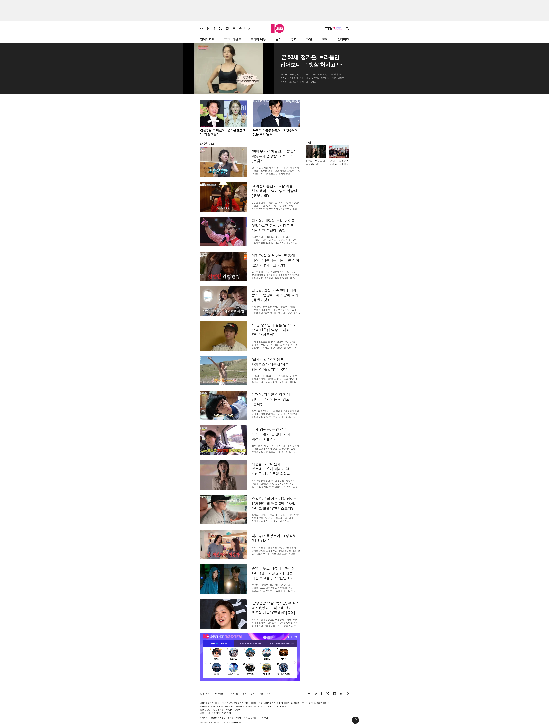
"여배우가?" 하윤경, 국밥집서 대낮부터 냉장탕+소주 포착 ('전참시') (274, 156)
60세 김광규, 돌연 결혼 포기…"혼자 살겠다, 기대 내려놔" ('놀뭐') (271, 434)
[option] (250, 662)
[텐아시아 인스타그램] (227, 28)
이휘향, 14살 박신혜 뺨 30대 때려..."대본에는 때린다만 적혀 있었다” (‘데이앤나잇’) (275, 260)
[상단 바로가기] (355, 720)
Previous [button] (206, 662)
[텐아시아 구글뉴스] (240, 28)
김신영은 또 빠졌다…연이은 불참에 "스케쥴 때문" (223, 132)
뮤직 (278, 39)
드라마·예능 (258, 39)
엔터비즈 (343, 39)
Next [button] (294, 662)
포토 (325, 39)
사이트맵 (264, 718)
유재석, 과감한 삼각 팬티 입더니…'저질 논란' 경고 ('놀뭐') (271, 399)
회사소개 (204, 718)
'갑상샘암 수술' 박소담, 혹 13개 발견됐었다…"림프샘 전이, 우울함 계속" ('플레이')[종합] (276, 608)
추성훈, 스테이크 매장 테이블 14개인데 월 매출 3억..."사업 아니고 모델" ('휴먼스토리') (274, 503)
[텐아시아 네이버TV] (208, 28)
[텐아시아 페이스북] (214, 28)
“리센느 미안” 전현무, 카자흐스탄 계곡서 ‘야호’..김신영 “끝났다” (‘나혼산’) (271, 364)
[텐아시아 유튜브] (201, 28)
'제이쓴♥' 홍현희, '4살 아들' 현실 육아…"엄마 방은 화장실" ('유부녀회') (275, 191)
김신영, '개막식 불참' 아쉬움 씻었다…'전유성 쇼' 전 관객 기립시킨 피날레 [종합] (273, 225)
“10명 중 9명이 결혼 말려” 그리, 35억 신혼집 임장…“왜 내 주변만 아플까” (276, 330)
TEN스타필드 (232, 39)
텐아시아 (215, 722)
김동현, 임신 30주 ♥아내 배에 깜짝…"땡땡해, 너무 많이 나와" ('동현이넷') (275, 295)
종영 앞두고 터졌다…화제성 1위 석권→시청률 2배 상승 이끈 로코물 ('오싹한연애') (273, 573)
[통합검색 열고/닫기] (347, 29)
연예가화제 (207, 39)
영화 (294, 39)
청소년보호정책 (234, 718)
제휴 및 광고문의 (251, 718)
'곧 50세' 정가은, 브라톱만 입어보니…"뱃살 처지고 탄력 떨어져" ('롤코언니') (313, 64)
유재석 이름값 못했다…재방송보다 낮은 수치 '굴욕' (275, 132)
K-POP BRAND (218, 643)
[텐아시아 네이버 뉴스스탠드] (234, 28)
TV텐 (309, 39)
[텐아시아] (277, 28)
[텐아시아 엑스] (220, 28)
